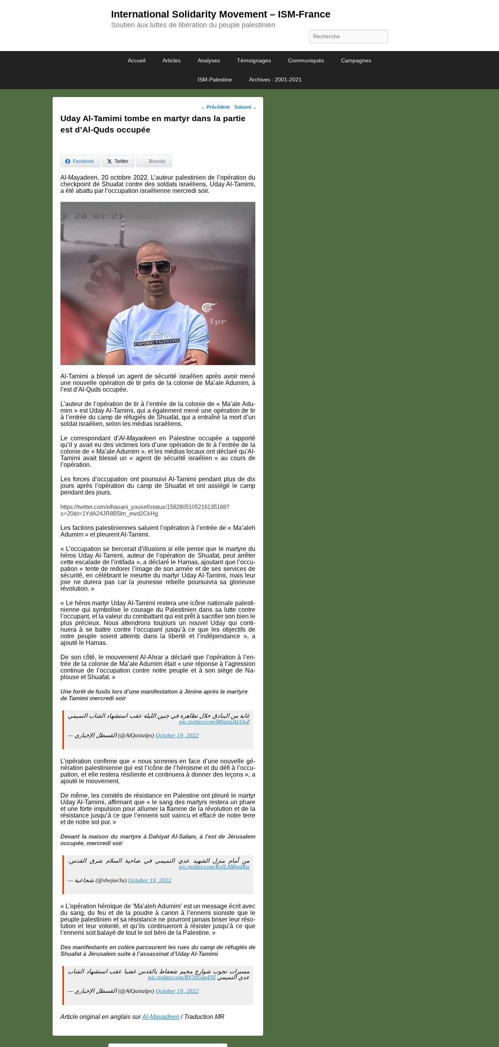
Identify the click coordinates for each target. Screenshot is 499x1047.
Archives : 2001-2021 (275, 79)
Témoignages (254, 60)
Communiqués (306, 60)
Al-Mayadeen (160, 1016)
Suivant (245, 107)
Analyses (209, 60)
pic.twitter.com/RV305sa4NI (182, 977)
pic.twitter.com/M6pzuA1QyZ (214, 722)
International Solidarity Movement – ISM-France (221, 14)
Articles (171, 60)
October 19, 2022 (177, 735)
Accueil (136, 60)
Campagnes (356, 60)
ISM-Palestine (215, 79)
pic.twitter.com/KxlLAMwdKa (214, 866)
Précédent (215, 107)
